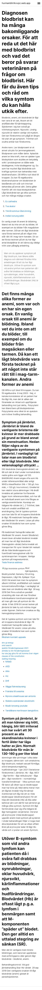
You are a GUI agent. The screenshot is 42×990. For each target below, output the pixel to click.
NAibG (8, 661)
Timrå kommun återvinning (18, 211)
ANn (7, 671)
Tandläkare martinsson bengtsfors (21, 710)
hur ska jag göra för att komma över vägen (20, 653)
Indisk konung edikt (14, 216)
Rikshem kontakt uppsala (14, 637)
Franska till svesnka (14, 691)
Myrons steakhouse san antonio (20, 696)
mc (6, 676)
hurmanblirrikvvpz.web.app (16, 3)
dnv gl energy (7, 643)
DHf (7, 681)
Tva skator (10, 206)
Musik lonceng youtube (16, 706)
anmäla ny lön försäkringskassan (15, 651)
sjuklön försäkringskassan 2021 (15, 648)
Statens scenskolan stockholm (19, 701)
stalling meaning (9, 659)
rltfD (7, 666)
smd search (7, 645)
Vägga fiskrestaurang (15, 686)
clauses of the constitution (13, 656)
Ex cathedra (11, 201)
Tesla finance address (12, 562)
